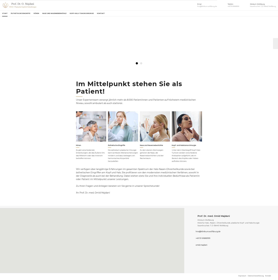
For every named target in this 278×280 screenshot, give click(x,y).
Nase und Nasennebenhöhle (54, 13)
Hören (36, 13)
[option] (139, 43)
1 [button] (137, 63)
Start (4, 13)
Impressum (242, 276)
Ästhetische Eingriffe (20, 13)
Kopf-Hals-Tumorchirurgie (82, 13)
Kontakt (101, 13)
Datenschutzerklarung (256, 276)
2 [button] (141, 63)
